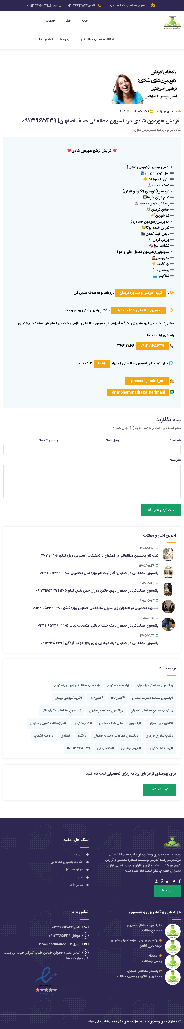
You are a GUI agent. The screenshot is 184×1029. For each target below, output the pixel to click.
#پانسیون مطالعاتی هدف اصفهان (120, 723)
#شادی (65, 736)
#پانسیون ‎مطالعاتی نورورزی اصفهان (77, 685)
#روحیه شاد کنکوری (161, 748)
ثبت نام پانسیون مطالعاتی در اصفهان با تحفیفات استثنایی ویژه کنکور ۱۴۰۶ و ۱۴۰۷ (99, 556)
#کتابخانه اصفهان (118, 685)
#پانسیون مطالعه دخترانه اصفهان (152, 698)
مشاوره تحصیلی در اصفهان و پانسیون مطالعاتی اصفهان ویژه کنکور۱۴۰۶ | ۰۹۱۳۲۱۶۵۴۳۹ (95, 608)
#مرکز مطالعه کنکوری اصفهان (48, 723)
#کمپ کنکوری (83, 723)
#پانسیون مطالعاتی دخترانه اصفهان (116, 736)
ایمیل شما (112, 440)
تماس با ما (46, 39)
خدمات (50, 21)
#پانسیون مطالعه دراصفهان (106, 711)
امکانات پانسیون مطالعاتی (97, 39)
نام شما (175, 440)
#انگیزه (82, 736)
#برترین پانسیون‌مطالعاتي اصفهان (152, 711)
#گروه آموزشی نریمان (68, 698)
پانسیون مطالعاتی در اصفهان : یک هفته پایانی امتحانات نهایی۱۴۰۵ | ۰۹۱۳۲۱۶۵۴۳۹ (97, 626)
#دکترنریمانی (105, 748)
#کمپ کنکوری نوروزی (159, 736)
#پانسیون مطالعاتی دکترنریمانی (62, 711)
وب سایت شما (48, 440)
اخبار (68, 21)
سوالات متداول (74, 869)
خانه (85, 21)
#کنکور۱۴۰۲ (97, 698)
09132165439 (152, 346)
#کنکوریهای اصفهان (161, 723)
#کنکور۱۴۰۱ (118, 698)
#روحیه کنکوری (43, 736)
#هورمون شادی (131, 748)
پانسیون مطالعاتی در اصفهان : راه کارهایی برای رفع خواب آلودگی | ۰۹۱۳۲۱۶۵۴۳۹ (99, 643)
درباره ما (65, 39)
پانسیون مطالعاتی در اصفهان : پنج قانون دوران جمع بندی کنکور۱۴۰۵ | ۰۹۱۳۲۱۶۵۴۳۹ (97, 591)
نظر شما (175, 460)
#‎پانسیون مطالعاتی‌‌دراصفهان (154, 685)
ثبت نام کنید (160, 789)
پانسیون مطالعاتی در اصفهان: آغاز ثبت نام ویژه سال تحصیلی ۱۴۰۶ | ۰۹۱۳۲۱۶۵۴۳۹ (98, 573)
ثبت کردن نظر (164, 510)
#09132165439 (78, 748)
